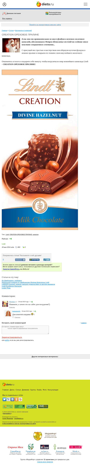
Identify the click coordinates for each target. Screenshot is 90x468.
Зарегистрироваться (12, 337)
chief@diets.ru (18, 418)
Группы (33, 390)
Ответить (12, 307)
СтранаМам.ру (15, 451)
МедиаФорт (7, 413)
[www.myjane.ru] (44, 449)
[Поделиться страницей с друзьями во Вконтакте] (20, 260)
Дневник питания (14, 13)
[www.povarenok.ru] (30, 449)
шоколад (36, 234)
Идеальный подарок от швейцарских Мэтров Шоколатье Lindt (25, 282)
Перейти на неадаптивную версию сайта (45, 25)
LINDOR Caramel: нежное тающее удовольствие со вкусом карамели (28, 284)
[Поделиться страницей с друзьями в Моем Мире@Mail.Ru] (34, 260)
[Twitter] (4, 399)
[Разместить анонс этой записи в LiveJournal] (46, 260)
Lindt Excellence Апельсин (12, 286)
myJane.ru (44, 451)
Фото (45, 390)
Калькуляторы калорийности (55, 13)
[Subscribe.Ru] (20, 399)
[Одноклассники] (16, 399)
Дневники (25, 390)
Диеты (12, 390)
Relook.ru (76, 451)
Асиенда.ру (60, 451)
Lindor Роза (6, 288)
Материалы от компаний (23, 30)
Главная (4, 30)
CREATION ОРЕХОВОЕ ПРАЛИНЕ (20, 234)
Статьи (11, 30)
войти (7, 340)
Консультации (53, 390)
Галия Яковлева (7, 418)
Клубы (39, 390)
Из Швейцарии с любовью (12, 280)
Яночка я (12, 302)
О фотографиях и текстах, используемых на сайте (19, 423)
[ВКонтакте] (12, 399)
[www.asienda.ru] (60, 449)
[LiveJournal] (8, 399)
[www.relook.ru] (76, 449)
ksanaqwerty (16, 311)
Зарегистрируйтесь (11, 269)
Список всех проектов (45, 462)
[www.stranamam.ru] (15, 449)
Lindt (7, 234)
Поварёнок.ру (31, 451)
